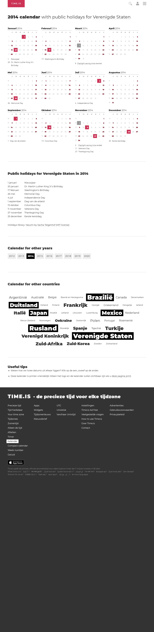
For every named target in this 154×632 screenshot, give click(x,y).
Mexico (112, 313)
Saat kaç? (42, 474)
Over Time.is (88, 423)
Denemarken (137, 297)
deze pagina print (121, 376)
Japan (38, 313)
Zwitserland (111, 344)
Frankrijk (76, 305)
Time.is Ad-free (89, 410)
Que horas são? (115, 471)
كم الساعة (79, 471)
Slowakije (64, 328)
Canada (121, 297)
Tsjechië (96, 328)
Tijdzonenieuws (42, 414)
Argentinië (18, 297)
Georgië (95, 305)
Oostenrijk (81, 320)
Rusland (43, 328)
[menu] (144, 4)
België (52, 297)
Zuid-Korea (78, 343)
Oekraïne (63, 321)
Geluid (11, 454)
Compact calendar (18, 445)
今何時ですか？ (31, 474)
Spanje (80, 328)
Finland (55, 305)
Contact (85, 428)
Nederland (132, 312)
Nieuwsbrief (40, 419)
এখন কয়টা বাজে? (89, 471)
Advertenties (117, 405)
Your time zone (16, 414)
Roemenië (126, 320)
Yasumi (30, 225)
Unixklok (61, 410)
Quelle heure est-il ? (65, 471)
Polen (95, 321)
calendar (69, 17)
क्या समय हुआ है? (36, 471)
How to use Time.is (91, 419)
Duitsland (24, 305)
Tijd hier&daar (15, 410)
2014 (19, 28)
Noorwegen (45, 320)
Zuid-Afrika (49, 343)
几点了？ (26, 471)
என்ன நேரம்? (52, 474)
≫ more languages (80, 474)
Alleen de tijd (15, 428)
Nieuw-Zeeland (27, 320)
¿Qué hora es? (50, 471)
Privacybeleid (117, 414)
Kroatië (53, 313)
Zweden (98, 344)
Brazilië (100, 297)
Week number (15, 450)
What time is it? (14, 471)
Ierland (139, 305)
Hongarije (127, 305)
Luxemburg (92, 313)
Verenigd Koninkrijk (45, 336)
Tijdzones (13, 419)
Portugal (109, 320)
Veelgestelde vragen (92, 414)
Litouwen (77, 313)
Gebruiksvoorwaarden (122, 410)
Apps (36, 405)
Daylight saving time (86, 63)
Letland (65, 313)
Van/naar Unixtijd (66, 414)
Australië (37, 297)
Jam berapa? (128, 471)
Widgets (38, 410)
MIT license (63, 225)
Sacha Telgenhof (46, 225)
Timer (11, 436)
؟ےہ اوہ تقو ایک (64, 474)
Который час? (101, 471)
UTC (59, 405)
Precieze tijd (14, 405)
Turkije (114, 328)
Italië (20, 313)
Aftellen (12, 432)
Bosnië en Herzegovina (72, 297)
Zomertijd (13, 423)
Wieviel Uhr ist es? (15, 474)
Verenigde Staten (112, 17)
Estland (44, 305)
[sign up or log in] (137, 4)
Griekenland (111, 305)
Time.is (16, 3)
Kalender (12, 441)
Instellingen (87, 405)
